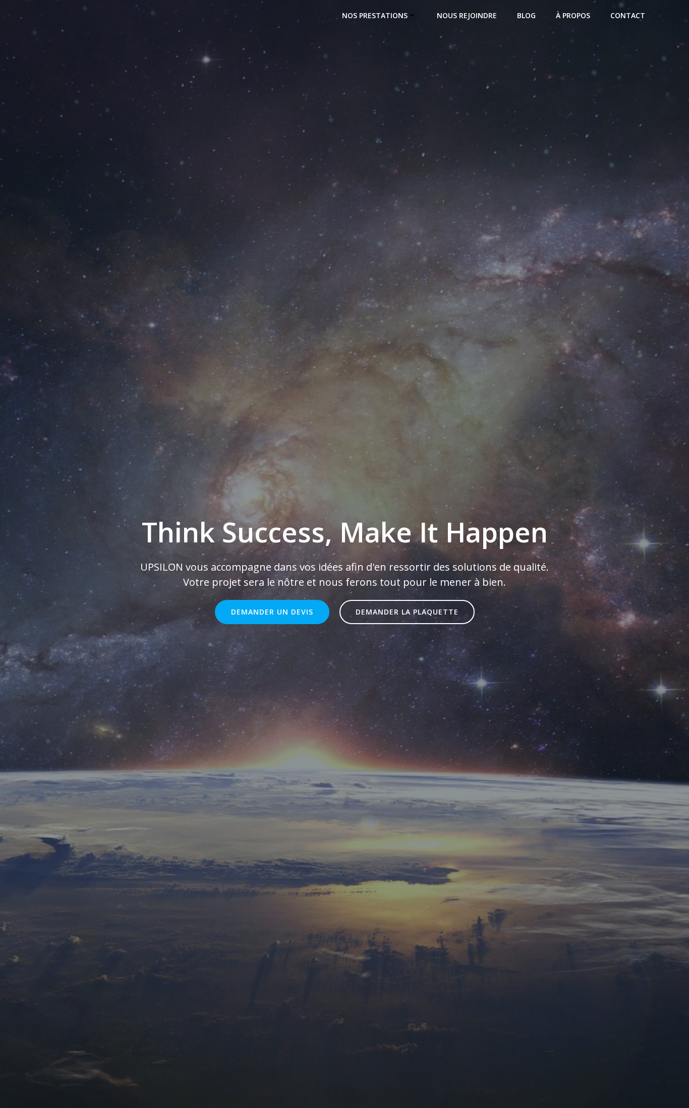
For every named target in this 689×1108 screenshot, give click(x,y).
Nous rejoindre (467, 15)
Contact (627, 15)
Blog (526, 15)
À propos (573, 15)
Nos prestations (375, 15)
